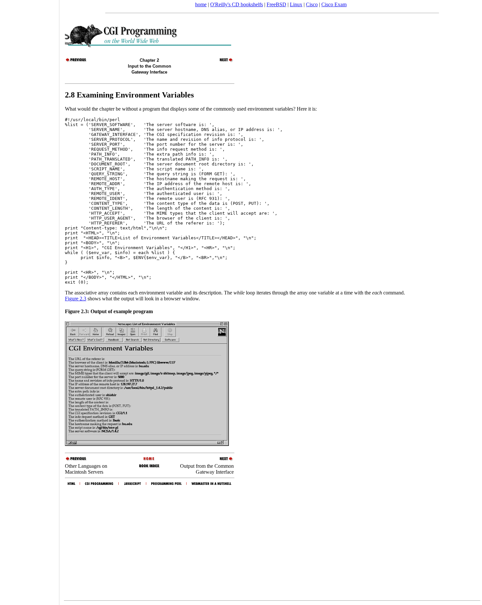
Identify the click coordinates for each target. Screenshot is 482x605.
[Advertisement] (29, 300)
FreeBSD (276, 4)
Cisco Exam (334, 4)
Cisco (312, 4)
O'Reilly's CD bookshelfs (236, 4)
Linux (296, 4)
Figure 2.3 (75, 298)
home (201, 4)
